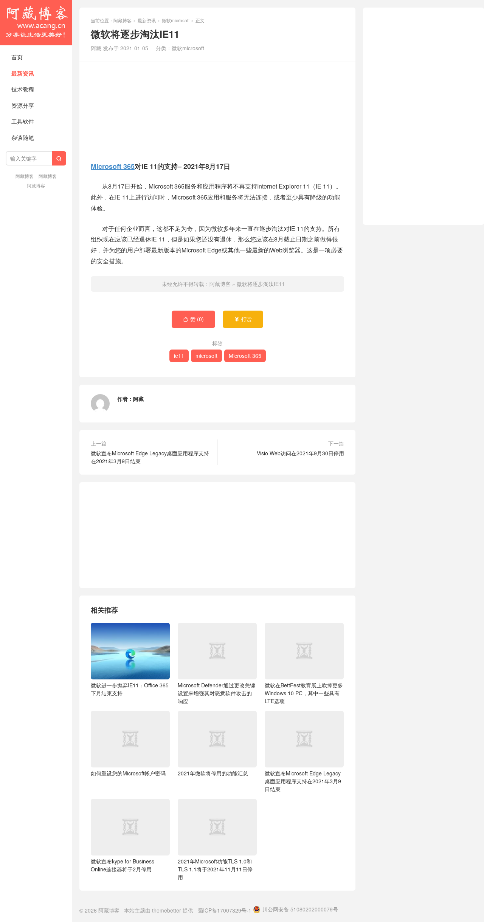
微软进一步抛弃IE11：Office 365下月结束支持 (130, 689)
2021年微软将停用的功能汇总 (213, 773)
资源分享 (22, 105)
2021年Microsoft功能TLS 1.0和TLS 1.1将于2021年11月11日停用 (215, 869)
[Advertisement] (217, 111)
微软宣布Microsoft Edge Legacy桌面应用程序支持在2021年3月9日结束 (150, 457)
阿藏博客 (36, 22)
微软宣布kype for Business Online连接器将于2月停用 (122, 865)
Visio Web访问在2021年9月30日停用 (300, 453)
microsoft (206, 355)
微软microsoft (175, 20)
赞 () (193, 319)
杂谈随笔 (22, 137)
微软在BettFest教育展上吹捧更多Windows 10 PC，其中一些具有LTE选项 (304, 693)
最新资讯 (22, 73)
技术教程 (22, 89)
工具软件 (22, 121)
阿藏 (138, 398)
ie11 (179, 355)
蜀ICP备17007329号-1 (224, 910)
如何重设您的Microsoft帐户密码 (128, 773)
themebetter (166, 910)
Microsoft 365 (113, 166)
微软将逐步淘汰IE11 (261, 284)
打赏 (243, 319)
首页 (17, 57)
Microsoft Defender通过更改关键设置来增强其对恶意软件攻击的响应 (216, 693)
